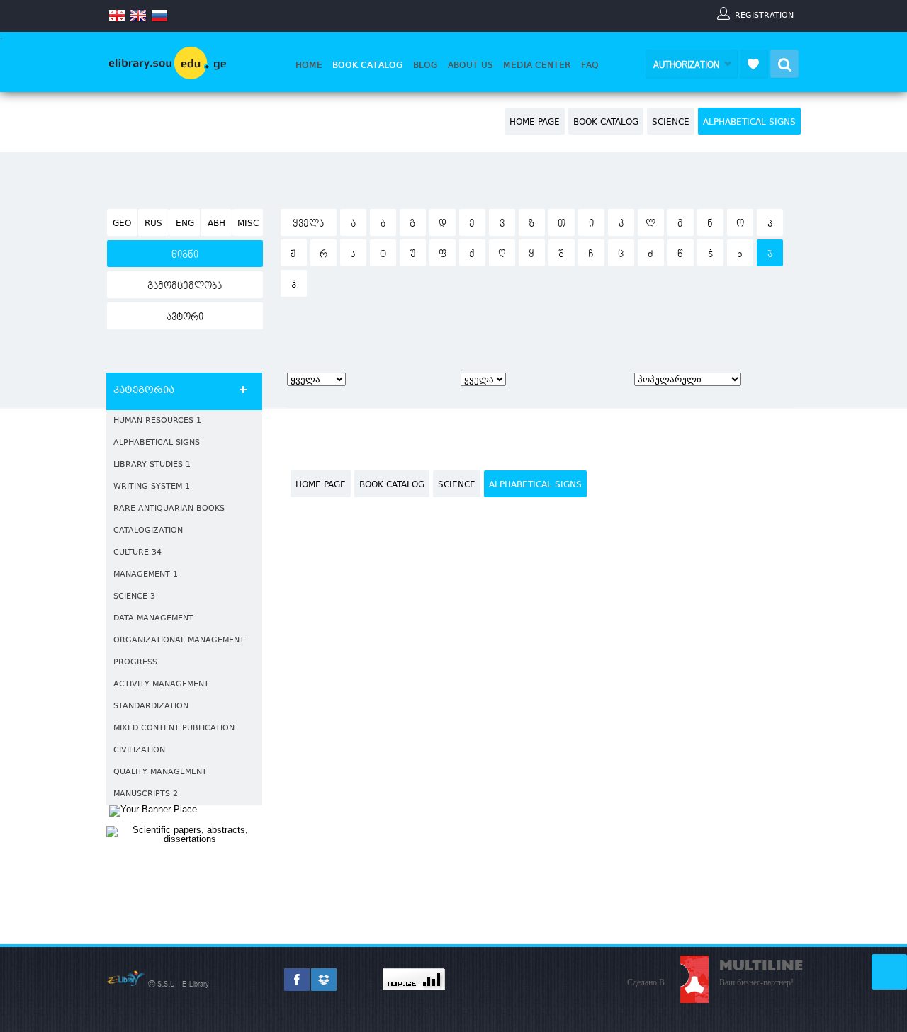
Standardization (150, 707)
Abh (216, 223)
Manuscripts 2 (145, 794)
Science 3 (134, 597)
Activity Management (161, 685)
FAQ (590, 65)
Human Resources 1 (157, 421)
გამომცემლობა (184, 286)
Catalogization (148, 531)
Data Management (153, 619)
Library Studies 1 (152, 465)
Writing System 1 (151, 487)
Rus (153, 223)
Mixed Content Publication (174, 728)
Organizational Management (178, 641)
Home (308, 65)
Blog (425, 65)
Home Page (534, 122)
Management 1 (145, 575)
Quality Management (160, 772)
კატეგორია (143, 391)
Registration (764, 15)
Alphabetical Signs (749, 122)
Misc (248, 223)
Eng (185, 223)
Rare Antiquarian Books (169, 509)
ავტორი (185, 317)
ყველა (308, 223)
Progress (135, 663)
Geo (122, 223)
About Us (470, 65)
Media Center (537, 65)
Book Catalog (367, 65)
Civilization (139, 750)
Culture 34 (137, 553)
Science (670, 122)
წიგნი (184, 255)
